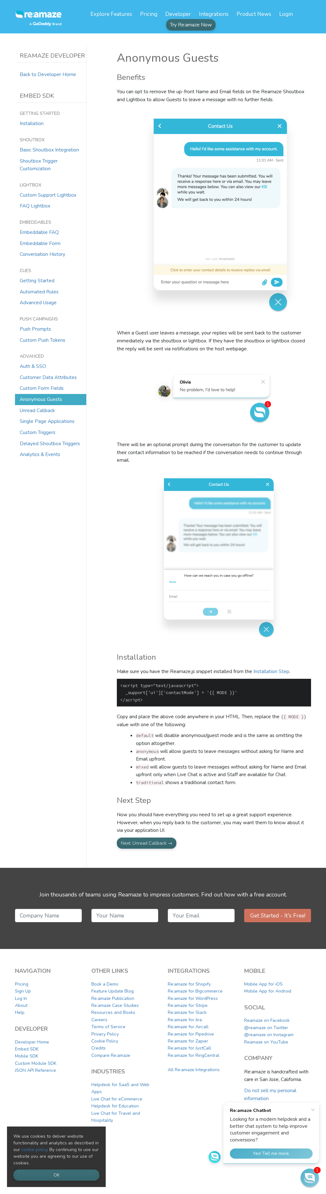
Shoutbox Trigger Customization (39, 165)
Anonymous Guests (41, 399)
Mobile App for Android (267, 991)
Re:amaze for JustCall (189, 1048)
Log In (21, 998)
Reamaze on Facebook (267, 1020)
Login (286, 14)
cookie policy (34, 1150)
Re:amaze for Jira (185, 1020)
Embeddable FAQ (39, 232)
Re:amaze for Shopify (189, 984)
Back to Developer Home (48, 74)
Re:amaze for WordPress (193, 998)
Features (111, 14)
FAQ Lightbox (35, 205)
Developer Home (32, 1042)
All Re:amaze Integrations (194, 1070)
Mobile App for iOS (263, 984)
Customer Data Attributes (48, 377)
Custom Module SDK (35, 1063)
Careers (99, 1020)
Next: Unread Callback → (146, 843)
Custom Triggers (37, 432)
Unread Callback (37, 410)
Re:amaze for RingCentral (193, 1055)
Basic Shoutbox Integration (49, 149)
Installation (32, 123)
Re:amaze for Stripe (188, 1005)
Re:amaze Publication (112, 998)
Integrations (214, 14)
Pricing (148, 14)
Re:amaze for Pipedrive (191, 1034)
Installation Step (271, 671)
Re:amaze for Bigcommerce (195, 991)
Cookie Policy (104, 1041)
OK (56, 1175)
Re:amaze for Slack (187, 1012)
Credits (98, 1048)
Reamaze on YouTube (266, 1042)
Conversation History (42, 254)
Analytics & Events (40, 454)
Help (20, 1012)
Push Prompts (35, 329)
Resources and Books (113, 1012)
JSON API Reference (35, 1070)
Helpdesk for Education (115, 1106)
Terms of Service (108, 1027)
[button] (310, 1178)
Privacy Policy (105, 1034)
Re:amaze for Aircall (188, 1027)
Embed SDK (27, 1049)
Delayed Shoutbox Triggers (50, 443)
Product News (254, 14)
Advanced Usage (38, 302)
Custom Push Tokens (42, 340)
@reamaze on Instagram (269, 1035)
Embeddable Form (40, 243)
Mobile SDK (26, 1056)
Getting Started (37, 280)
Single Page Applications (47, 421)
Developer (178, 14)
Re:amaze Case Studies (115, 1005)
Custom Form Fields (42, 388)
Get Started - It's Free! (277, 915)
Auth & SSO (33, 366)
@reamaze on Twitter (266, 1028)
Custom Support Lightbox (48, 195)
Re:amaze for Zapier (188, 1041)
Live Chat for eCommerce (116, 1099)
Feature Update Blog (112, 991)
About (21, 1005)
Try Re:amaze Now (191, 24)
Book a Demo (104, 984)
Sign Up (23, 991)
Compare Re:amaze (110, 1055)
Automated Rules (39, 291)
